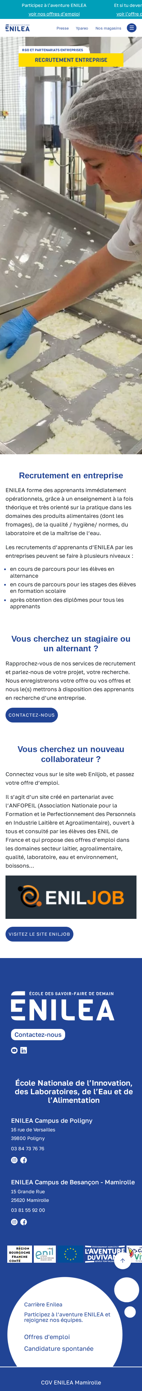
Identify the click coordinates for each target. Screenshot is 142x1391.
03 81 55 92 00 (28, 1210)
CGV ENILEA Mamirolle (71, 1382)
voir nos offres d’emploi (39, 14)
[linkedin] (25, 1049)
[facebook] (25, 1221)
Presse (63, 28)
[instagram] (15, 1221)
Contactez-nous (38, 1034)
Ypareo (82, 28)
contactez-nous (32, 715)
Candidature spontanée (58, 1348)
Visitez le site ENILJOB (39, 934)
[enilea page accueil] (76, 1010)
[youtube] (15, 1049)
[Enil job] (71, 916)
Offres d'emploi (47, 1336)
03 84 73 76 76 (27, 1148)
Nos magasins (108, 28)
